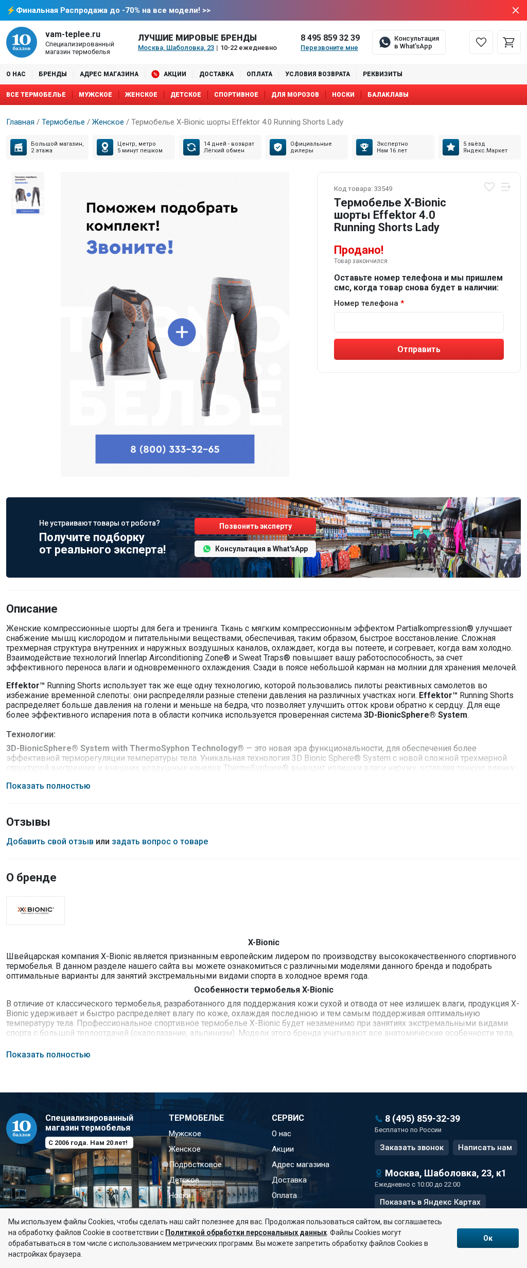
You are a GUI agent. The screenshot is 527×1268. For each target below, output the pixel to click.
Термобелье (63, 122)
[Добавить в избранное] (489, 187)
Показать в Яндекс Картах (430, 1202)
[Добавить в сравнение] (506, 187)
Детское (185, 94)
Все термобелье (36, 94)
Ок (488, 1238)
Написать (485, 1147)
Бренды (53, 74)
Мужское (95, 94)
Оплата (259, 74)
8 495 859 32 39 (330, 38)
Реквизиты (382, 74)
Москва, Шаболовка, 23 (176, 47)
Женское (141, 94)
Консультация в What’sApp (416, 42)
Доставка (216, 74)
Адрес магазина (109, 74)
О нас (16, 74)
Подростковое (195, 1164)
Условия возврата (317, 74)
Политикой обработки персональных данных (246, 1232)
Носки (343, 94)
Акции (175, 74)
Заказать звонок (412, 1147)
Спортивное (236, 94)
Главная (20, 122)
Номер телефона (366, 303)
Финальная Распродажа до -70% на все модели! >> (113, 10)
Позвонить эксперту (255, 526)
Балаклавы (388, 94)
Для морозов (295, 94)
